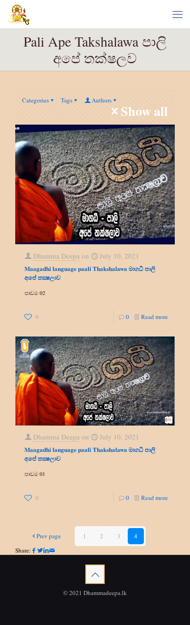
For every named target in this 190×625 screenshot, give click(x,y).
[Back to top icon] (95, 574)
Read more (154, 316)
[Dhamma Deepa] (18, 13)
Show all (144, 111)
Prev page (48, 536)
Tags (66, 100)
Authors (102, 100)
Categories (35, 100)
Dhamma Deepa (56, 255)
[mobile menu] (177, 14)
